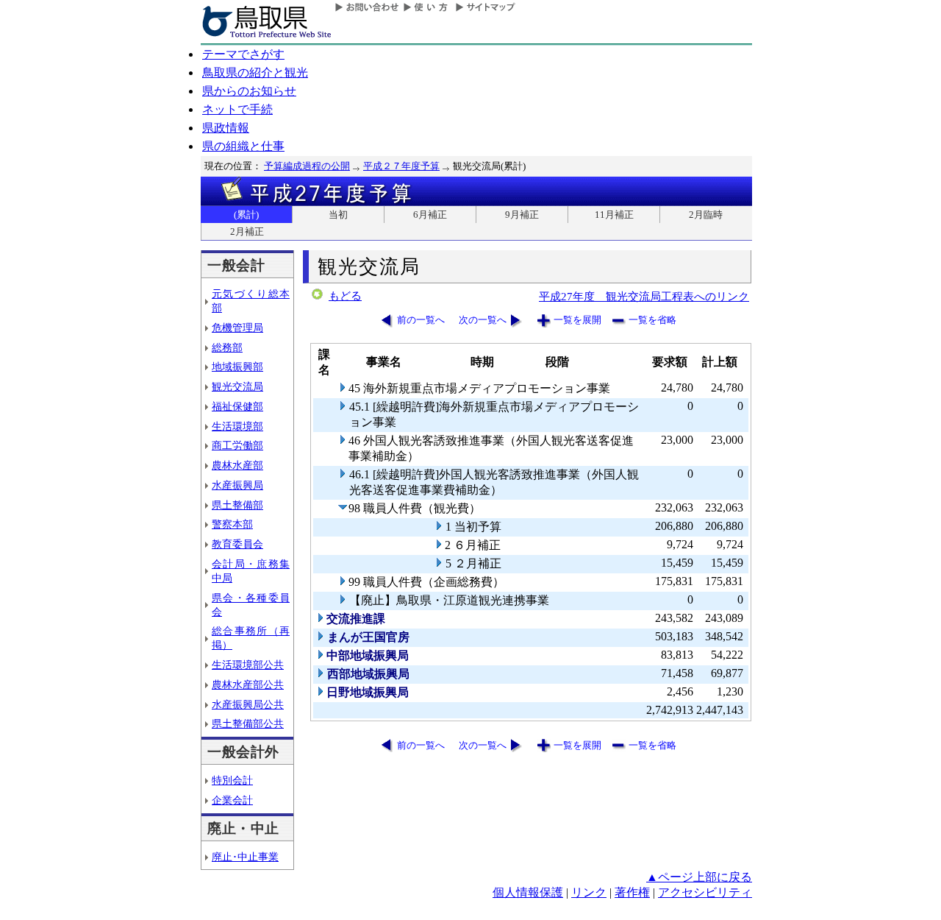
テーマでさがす (243, 54)
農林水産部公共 (248, 684)
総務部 (227, 347)
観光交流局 (237, 386)
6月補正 (430, 214)
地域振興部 (237, 366)
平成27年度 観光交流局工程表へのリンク (644, 296)
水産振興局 (237, 485)
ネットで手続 (237, 109)
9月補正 (522, 214)
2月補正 (247, 231)
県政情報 (225, 127)
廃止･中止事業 (245, 857)
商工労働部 (237, 445)
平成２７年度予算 (401, 165)
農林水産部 (237, 465)
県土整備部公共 (248, 723)
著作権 (632, 892)
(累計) (246, 214)
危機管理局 (237, 327)
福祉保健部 (237, 406)
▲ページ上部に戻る (699, 877)
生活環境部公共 (248, 664)
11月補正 (614, 214)
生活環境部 (237, 426)
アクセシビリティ (705, 892)
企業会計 (232, 800)
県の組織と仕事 (243, 146)
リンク (589, 892)
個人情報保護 (528, 892)
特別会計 (232, 780)
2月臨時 (706, 214)
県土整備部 (237, 505)
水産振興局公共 (248, 704)
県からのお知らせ (249, 91)
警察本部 (232, 524)
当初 (338, 214)
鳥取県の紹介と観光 (255, 72)
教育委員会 (237, 544)
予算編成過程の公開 (307, 165)
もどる (345, 296)
